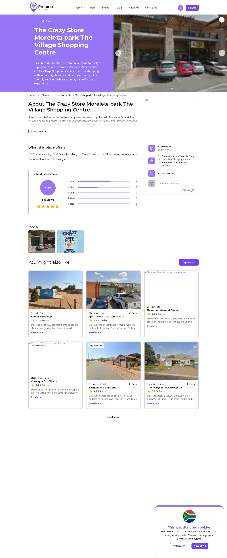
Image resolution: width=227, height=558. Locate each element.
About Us (134, 7)
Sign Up (192, 7)
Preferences (178, 545)
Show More (37, 131)
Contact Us (151, 7)
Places (92, 7)
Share (49, 21)
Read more (37, 332)
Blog (119, 7)
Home (78, 7)
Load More (113, 416)
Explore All (189, 262)
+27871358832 (165, 173)
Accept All (200, 545)
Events (105, 7)
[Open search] (180, 8)
